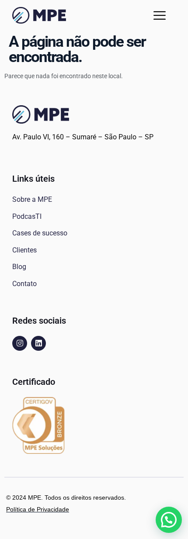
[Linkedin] (38, 343)
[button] (159, 15)
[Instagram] (19, 343)
